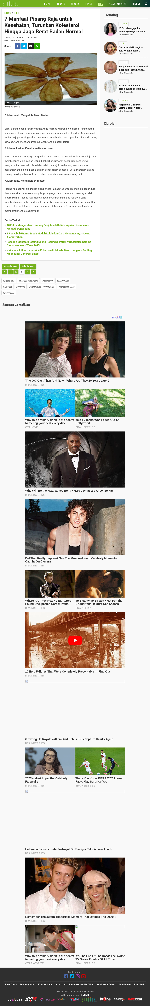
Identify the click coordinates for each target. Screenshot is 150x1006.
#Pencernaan (8, 292)
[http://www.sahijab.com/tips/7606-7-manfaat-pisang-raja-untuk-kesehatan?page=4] (33, 272)
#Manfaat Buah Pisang (28, 280)
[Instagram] (78, 976)
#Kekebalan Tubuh (66, 286)
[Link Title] (10, 3)
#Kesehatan (47, 280)
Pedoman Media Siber (81, 984)
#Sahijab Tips (63, 280)
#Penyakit (20, 286)
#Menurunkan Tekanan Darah (41, 286)
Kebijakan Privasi (106, 984)
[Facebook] (66, 976)
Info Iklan (61, 984)
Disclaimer (125, 984)
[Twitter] (72, 976)
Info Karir (139, 984)
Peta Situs (11, 984)
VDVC (86, 995)
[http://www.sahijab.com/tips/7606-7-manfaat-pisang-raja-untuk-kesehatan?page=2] (4, 272)
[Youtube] (83, 976)
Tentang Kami (27, 984)
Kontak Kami (45, 984)
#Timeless (7, 286)
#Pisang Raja (8, 280)
